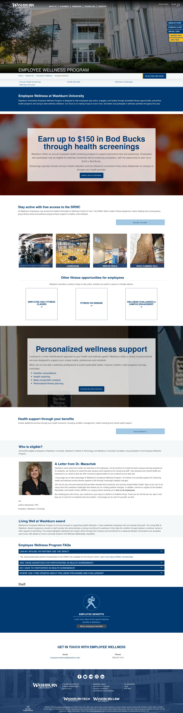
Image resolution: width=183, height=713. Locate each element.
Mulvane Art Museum (101, 686)
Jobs (126, 686)
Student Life (29, 76)
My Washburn (129, 684)
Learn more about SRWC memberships (116, 556)
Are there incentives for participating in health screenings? (57, 562)
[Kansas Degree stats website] (28, 709)
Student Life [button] (90, 6)
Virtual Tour (174, 31)
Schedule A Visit (175, 27)
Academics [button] (64, 6)
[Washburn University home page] (23, 5)
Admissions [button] (76, 6)
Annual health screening (91, 175)
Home (20, 76)
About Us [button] (53, 6)
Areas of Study (174, 23)
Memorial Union (99, 684)
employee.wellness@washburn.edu (65, 657)
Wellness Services (27, 84)
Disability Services (100, 689)
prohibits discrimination (63, 707)
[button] (178, 5)
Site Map (127, 689)
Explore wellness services (91, 389)
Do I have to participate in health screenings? (47, 567)
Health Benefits (73, 81)
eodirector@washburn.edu (97, 711)
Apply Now (175, 40)
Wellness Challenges (124, 81)
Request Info (176, 36)
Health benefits (140, 432)
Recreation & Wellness (44, 76)
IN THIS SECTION (156, 76)
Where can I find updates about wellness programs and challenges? (62, 573)
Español (174, 4)
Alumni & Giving (163, 4)
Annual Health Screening (30, 81)
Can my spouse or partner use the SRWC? (44, 551)
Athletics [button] (102, 6)
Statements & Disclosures (103, 691)
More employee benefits (91, 626)
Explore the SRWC (140, 223)
